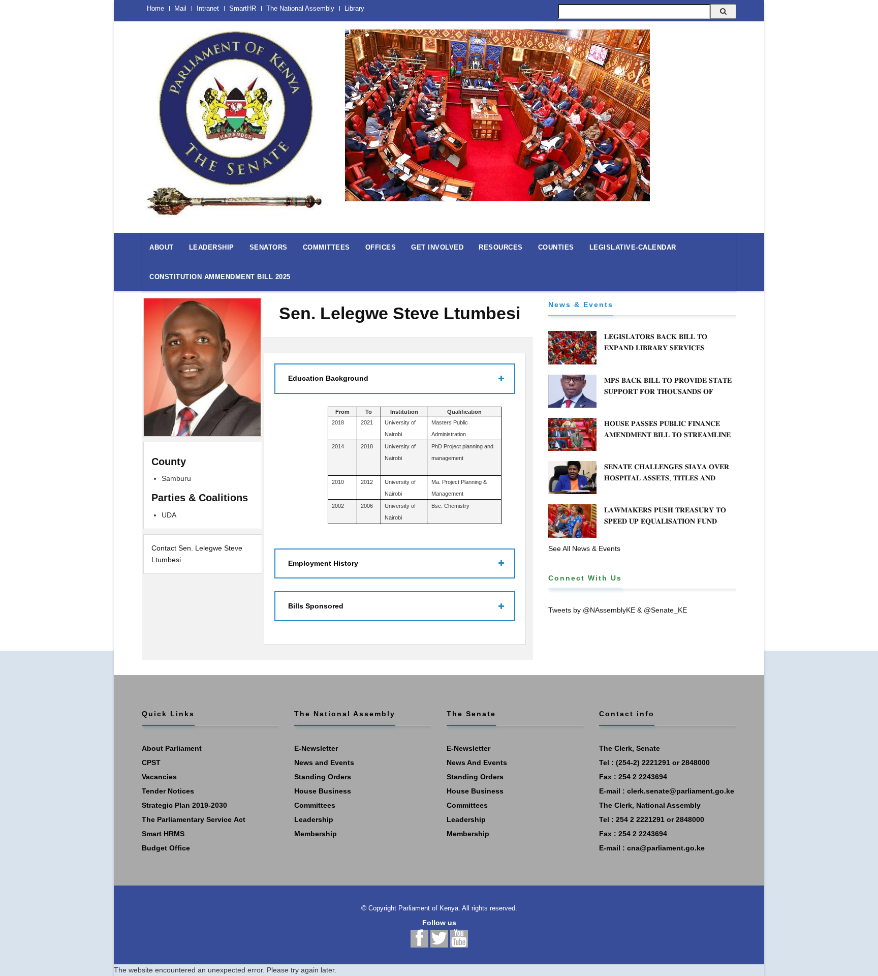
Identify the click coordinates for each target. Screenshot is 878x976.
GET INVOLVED (437, 247)
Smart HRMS (163, 834)
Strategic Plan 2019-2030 (184, 805)
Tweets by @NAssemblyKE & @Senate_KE (617, 610)
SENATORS (268, 247)
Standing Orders (322, 777)
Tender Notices (168, 791)
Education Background (328, 378)
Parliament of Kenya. (429, 908)
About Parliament (172, 748)
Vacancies (159, 777)
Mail (180, 8)
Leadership (313, 819)
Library (354, 8)
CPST (151, 762)
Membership (315, 834)
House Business (322, 791)
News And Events (477, 762)
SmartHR (242, 8)
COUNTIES (556, 247)
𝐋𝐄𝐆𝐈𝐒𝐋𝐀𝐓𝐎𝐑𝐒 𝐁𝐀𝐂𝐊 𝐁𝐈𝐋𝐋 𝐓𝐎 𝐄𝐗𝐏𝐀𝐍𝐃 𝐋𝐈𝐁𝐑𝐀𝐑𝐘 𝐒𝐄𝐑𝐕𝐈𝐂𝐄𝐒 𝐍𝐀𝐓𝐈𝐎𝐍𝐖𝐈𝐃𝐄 (655, 347)
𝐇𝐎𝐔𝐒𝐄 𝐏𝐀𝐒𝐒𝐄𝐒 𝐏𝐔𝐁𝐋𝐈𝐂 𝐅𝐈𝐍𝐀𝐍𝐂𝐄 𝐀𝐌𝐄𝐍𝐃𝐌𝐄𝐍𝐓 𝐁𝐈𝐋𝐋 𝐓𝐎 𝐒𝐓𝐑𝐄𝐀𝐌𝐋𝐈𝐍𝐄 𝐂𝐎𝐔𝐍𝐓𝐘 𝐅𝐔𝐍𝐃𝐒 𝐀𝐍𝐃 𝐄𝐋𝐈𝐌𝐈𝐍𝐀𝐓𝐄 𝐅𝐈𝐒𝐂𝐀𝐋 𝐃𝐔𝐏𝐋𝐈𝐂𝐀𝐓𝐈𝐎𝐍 (667, 440)
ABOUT (161, 247)
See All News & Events (584, 548)
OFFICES (380, 247)
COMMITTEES (326, 247)
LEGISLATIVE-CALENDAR (632, 247)
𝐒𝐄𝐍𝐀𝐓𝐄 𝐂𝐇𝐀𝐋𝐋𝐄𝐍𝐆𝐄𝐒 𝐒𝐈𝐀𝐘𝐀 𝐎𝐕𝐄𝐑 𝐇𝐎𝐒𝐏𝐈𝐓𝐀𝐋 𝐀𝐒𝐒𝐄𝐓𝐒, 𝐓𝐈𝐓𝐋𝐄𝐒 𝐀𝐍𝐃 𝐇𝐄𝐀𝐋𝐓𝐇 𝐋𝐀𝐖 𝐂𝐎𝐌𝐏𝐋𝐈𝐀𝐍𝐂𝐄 (666, 478)
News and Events (324, 762)
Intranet (208, 8)
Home (155, 8)
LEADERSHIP (211, 247)
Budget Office (166, 848)
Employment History (323, 563)
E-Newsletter (316, 748)
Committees (314, 805)
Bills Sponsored (315, 606)
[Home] (236, 118)
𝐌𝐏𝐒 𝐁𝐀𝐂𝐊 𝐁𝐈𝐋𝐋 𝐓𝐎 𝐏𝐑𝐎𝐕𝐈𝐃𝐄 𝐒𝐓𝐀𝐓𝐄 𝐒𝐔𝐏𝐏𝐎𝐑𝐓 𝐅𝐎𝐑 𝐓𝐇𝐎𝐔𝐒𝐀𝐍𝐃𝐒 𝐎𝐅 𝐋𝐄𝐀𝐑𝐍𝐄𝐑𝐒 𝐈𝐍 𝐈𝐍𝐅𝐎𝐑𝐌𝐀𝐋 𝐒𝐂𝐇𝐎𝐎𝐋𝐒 (668, 391)
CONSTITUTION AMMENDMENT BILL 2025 (220, 277)
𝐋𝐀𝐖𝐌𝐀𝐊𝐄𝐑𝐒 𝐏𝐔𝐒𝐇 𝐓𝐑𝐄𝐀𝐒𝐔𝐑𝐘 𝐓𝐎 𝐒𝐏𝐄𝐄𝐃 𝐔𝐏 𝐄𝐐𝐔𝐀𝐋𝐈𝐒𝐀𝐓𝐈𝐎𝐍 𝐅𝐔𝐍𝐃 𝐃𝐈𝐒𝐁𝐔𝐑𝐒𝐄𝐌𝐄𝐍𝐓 (665, 521)
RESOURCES (501, 247)
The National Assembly (300, 8)
